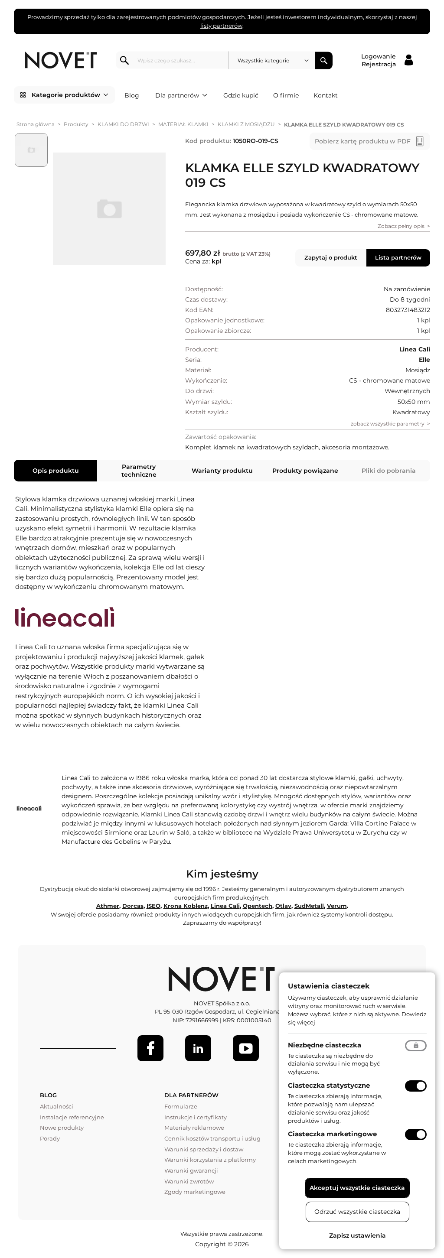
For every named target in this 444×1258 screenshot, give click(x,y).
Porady (50, 1138)
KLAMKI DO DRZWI (123, 124)
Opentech (257, 905)
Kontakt (325, 95)
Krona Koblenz (185, 905)
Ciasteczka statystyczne (329, 1085)
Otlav (283, 905)
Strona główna (35, 124)
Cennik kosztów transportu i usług (212, 1138)
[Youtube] (246, 1048)
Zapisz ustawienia (357, 1235)
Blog (131, 95)
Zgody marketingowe (194, 1191)
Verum (337, 905)
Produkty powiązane (305, 471)
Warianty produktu (222, 471)
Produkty (76, 124)
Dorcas (133, 905)
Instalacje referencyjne (72, 1117)
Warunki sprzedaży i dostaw (203, 1149)
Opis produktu (56, 471)
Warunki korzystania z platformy (210, 1159)
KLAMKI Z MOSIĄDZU (246, 124)
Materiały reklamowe (194, 1127)
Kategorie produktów (66, 95)
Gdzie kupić (240, 95)
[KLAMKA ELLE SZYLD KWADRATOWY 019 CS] (109, 209)
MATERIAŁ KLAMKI (183, 124)
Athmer (107, 905)
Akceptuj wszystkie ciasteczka (357, 1188)
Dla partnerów (177, 95)
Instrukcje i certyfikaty (195, 1117)
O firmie (286, 95)
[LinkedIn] (198, 1048)
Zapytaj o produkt (330, 257)
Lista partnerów (398, 257)
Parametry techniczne (139, 470)
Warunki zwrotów (189, 1181)
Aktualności (56, 1106)
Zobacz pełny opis (401, 226)
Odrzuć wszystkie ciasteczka (357, 1212)
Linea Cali (225, 905)
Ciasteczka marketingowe (332, 1134)
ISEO (153, 905)
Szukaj (324, 60)
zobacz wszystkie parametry (387, 423)
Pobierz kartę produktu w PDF (363, 141)
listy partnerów (221, 25)
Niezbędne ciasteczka (324, 1045)
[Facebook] (150, 1048)
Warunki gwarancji (191, 1170)
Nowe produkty (62, 1127)
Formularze (180, 1106)
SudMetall (309, 905)
